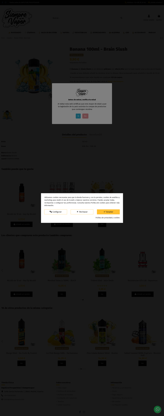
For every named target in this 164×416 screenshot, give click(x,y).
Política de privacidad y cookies (108, 218)
